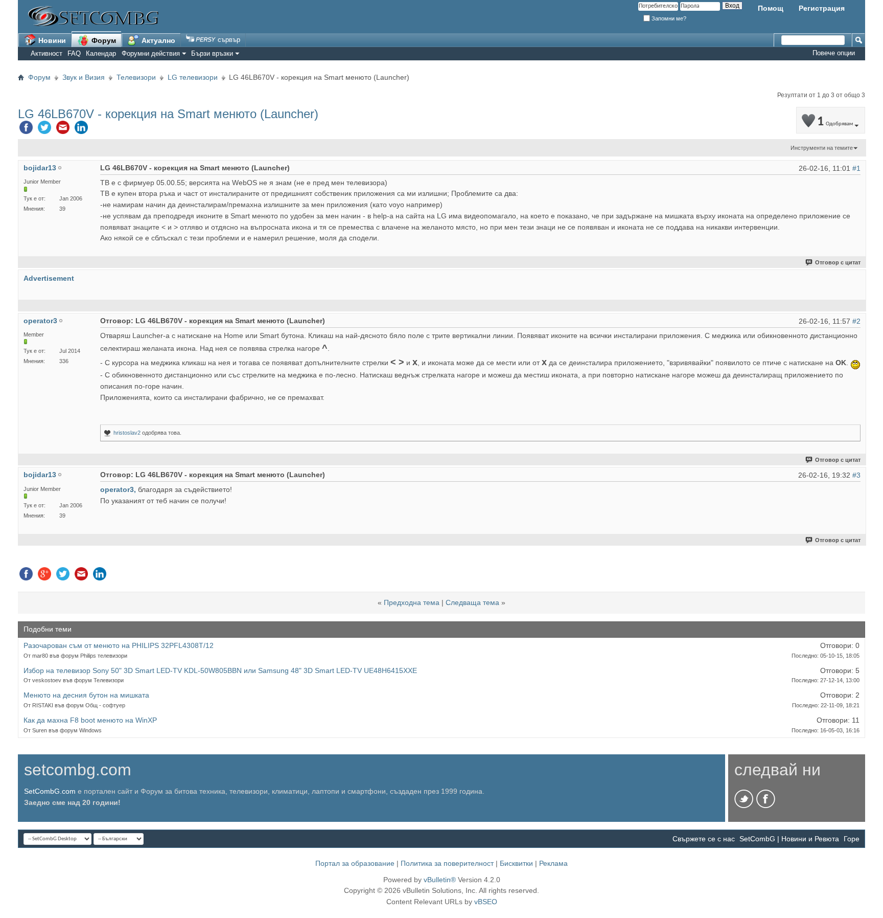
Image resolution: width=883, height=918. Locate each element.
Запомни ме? (668, 18)
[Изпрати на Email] (63, 130)
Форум (102, 40)
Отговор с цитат (838, 262)
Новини (51, 40)
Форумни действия (151, 53)
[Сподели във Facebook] (26, 130)
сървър (228, 39)
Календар (101, 53)
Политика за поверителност (447, 863)
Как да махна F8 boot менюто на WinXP (90, 720)
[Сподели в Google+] (44, 576)
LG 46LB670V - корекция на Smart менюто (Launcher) (168, 114)
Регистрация (822, 8)
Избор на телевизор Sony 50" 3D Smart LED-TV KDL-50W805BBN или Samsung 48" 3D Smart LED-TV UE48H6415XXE (220, 670)
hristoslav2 (127, 433)
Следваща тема (472, 602)
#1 (856, 168)
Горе (851, 839)
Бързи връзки (212, 53)
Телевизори (136, 77)
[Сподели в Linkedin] (81, 130)
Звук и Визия (83, 77)
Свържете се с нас (703, 839)
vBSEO (485, 902)
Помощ (770, 8)
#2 (856, 321)
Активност (46, 53)
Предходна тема (411, 602)
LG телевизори (193, 77)
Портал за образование (354, 863)
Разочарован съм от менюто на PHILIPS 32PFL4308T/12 (119, 645)
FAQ (74, 53)
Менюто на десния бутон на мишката (86, 695)
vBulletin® (440, 880)
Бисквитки (516, 863)
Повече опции (833, 53)
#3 (856, 475)
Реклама (553, 863)
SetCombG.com (50, 791)
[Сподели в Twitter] (44, 130)
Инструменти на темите (822, 148)
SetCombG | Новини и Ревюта (789, 839)
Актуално (157, 40)
